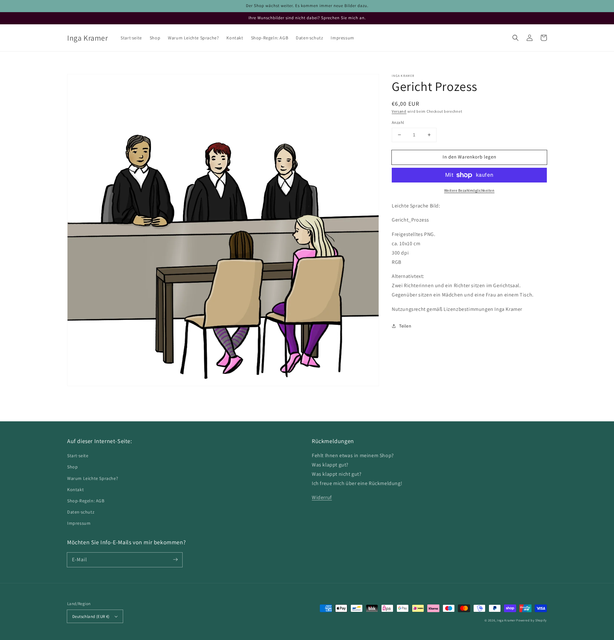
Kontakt (75, 489)
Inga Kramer (506, 620)
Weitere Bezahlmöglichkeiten (469, 190)
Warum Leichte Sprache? (92, 478)
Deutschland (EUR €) (91, 616)
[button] (515, 38)
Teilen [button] (405, 326)
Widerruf (322, 497)
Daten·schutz (80, 512)
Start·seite (78, 455)
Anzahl (398, 122)
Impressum (79, 523)
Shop (72, 467)
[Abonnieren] (175, 560)
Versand (399, 111)
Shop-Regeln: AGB (86, 501)
